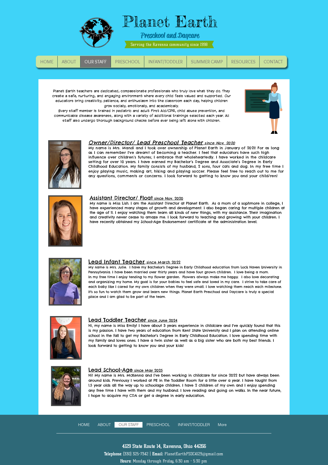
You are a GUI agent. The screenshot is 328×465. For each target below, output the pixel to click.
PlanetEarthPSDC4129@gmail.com (194, 454)
